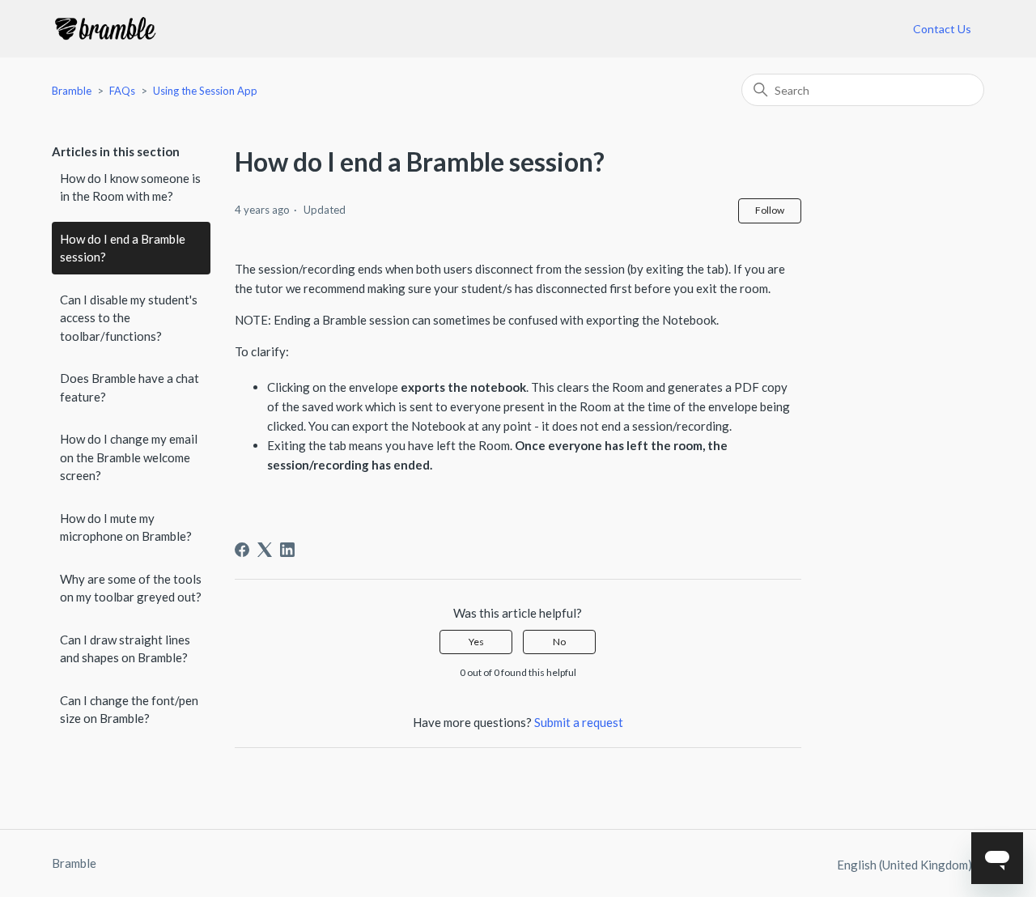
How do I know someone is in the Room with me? (130, 187)
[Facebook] (242, 549)
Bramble (71, 90)
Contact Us (942, 29)
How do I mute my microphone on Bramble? (126, 527)
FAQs (122, 90)
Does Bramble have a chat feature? (129, 387)
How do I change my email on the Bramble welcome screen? (128, 457)
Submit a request (578, 722)
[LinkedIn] (287, 549)
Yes (476, 642)
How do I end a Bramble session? (122, 248)
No (559, 642)
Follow (769, 210)
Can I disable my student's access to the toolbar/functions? (128, 317)
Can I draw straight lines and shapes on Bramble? (125, 648)
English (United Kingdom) (905, 865)
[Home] (105, 29)
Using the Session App (205, 90)
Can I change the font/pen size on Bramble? (129, 709)
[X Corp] (264, 549)
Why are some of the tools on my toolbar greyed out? (131, 588)
